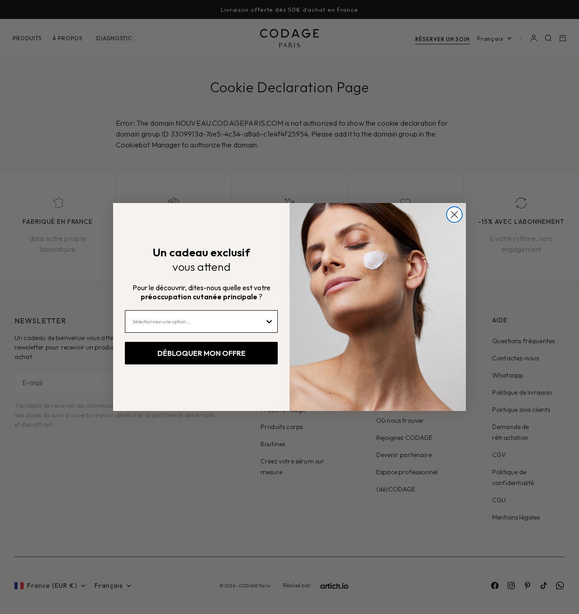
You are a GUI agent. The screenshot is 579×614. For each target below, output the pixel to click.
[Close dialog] (454, 214)
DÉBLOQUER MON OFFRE (201, 353)
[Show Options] (269, 321)
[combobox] (199, 321)
